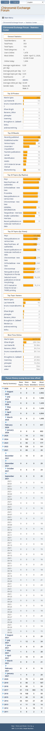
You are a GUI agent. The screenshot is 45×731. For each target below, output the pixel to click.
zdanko (25, 80)
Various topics (9, 143)
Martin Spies (9, 98)
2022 (6, 446)
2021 (6, 450)
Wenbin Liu (8, 323)
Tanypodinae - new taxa (13, 213)
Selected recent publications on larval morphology (12, 279)
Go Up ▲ (31, 726)
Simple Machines (28, 728)
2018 (6, 686)
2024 (6, 439)
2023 (6, 443)
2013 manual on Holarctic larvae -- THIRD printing (11, 287)
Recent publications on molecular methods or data (12, 223)
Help (12, 726)
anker (6, 369)
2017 (6, 690)
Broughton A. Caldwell (12, 122)
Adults (6, 161)
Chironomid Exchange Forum (15, 9)
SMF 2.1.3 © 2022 (17, 728)
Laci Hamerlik (9, 101)
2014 (6, 701)
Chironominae (9, 269)
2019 (6, 683)
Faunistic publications (12, 152)
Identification (9, 158)
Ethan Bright (9, 109)
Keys (6, 179)
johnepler (8, 115)
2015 (6, 697)
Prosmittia (8, 193)
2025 (6, 436)
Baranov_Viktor (10, 112)
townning (7, 118)
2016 (6, 693)
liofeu (6, 125)
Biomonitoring (9, 170)
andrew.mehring (10, 128)
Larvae (7, 155)
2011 (6, 712)
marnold (7, 366)
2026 (6, 388)
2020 (6, 679)
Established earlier (11, 140)
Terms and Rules (21, 726)
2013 (6, 704)
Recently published (11, 137)
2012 (6, 708)
